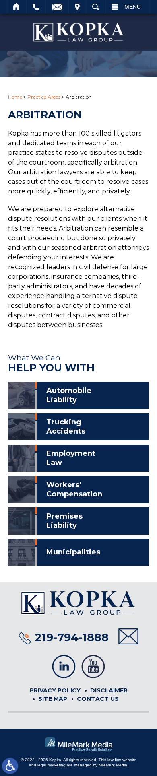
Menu (132, 7)
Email (57, 7)
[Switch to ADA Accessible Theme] (10, 766)
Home (16, 7)
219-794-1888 (72, 637)
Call (36, 7)
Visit (77, 7)
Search (95, 7)
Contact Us (98, 698)
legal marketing (51, 765)
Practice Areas (43, 97)
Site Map (52, 698)
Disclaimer (109, 690)
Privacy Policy (55, 690)
